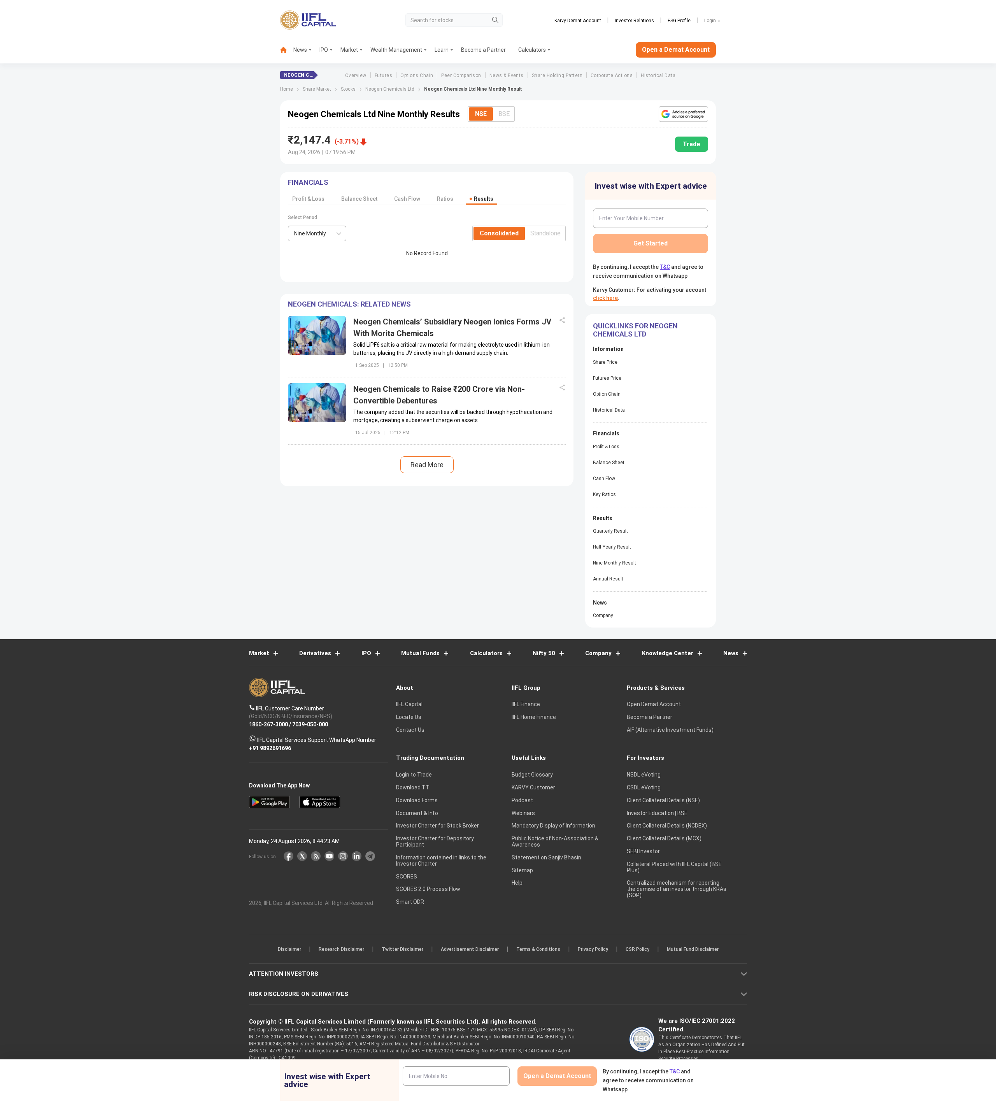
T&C (457, 601)
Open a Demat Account (443, 577)
